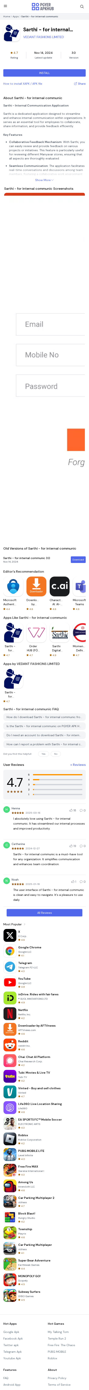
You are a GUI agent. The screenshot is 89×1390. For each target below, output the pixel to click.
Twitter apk (11, 1345)
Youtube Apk (12, 1358)
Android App (11, 1384)
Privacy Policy (57, 1378)
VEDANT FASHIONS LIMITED (43, 37)
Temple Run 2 (57, 1338)
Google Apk (11, 1332)
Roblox (52, 1358)
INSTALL (44, 73)
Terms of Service (59, 1384)
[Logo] (43, 6)
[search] (82, 6)
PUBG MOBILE (57, 1352)
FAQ (5, 1378)
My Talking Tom (58, 1332)
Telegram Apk (12, 1352)
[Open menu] (5, 6)
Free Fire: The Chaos (61, 1345)
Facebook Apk (13, 1338)
